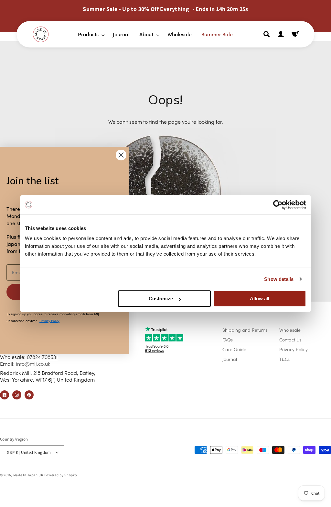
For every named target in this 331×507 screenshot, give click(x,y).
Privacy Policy (293, 349)
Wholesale (290, 330)
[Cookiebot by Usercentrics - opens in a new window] (278, 205)
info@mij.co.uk (33, 363)
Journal (229, 359)
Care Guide (234, 349)
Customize (161, 298)
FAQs (227, 339)
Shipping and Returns (244, 330)
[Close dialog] (121, 155)
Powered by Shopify (61, 475)
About (146, 34)
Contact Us (290, 339)
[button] (89, 34)
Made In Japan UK (28, 475)
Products (88, 34)
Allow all (259, 298)
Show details (279, 279)
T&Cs (284, 359)
